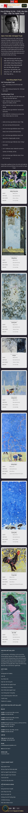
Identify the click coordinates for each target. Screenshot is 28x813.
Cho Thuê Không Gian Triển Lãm (9, 695)
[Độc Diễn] (14, 611)
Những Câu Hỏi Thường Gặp (8, 797)
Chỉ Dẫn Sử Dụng (5, 800)
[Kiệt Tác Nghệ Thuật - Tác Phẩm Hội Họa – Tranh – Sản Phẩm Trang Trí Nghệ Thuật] (12, 5)
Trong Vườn (14, 575)
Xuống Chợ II (14, 397)
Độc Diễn (14, 632)
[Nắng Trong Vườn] (14, 180)
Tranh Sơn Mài (4, 777)
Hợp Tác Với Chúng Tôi (6, 681)
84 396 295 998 (10, 738)
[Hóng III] (14, 345)
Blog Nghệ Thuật (5, 766)
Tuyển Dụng (4, 698)
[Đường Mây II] (14, 437)
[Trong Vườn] (14, 560)
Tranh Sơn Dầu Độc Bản (7, 780)
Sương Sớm (14, 322)
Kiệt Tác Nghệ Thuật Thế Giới (8, 774)
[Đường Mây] (14, 506)
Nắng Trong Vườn (14, 191)
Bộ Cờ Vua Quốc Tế (6, 794)
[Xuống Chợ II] (14, 383)
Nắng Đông (14, 258)
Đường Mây (14, 532)
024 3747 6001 (6, 748)
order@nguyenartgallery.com (8, 745)
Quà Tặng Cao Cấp (6, 791)
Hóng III (14, 355)
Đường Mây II (14, 464)
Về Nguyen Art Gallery (6, 673)
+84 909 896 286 (10, 740)
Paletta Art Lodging (6, 701)
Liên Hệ (3, 676)
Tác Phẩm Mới (4, 679)
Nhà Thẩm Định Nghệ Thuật (8, 690)
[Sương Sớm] (14, 297)
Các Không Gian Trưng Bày (8, 692)
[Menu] (2, 5)
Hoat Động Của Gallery (7, 687)
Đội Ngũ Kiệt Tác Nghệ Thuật (8, 684)
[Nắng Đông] (14, 231)
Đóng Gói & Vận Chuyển (7, 788)
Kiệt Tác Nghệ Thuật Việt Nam (8, 772)
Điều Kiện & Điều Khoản (7, 802)
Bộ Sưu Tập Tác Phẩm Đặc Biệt (9, 769)
